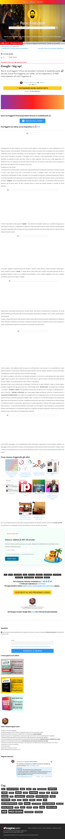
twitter (29, 807)
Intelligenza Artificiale (53, 36)
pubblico (32, 800)
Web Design (47, 577)
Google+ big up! (13, 57)
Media (13, 800)
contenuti (52, 789)
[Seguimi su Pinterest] (38, 91)
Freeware (54, 792)
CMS (34, 789)
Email (12, 640)
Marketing (17, 36)
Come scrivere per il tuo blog (25, 494)
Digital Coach (8, 36)
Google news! (12, 493)
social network (39, 577)
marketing (5, 800)
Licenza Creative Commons (32, 835)
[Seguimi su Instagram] (31, 91)
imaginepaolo (39, 574)
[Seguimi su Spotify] (36, 91)
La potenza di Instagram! (39, 493)
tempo (16, 807)
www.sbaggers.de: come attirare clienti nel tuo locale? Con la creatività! (25, 517)
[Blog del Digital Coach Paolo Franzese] (32, 19)
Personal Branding (37, 36)
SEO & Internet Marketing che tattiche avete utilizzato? (12, 474)
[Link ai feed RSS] (39, 91)
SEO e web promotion (29, 577)
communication (42, 789)
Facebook (33, 793)
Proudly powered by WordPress (9, 835)
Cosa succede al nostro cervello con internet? (14, 48)
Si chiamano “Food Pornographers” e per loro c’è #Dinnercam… (39, 517)
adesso (19, 749)
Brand (22, 789)
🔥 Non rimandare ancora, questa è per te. (32, 88)
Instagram (30, 796)
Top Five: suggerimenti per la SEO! (52, 473)
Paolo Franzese (26, 82)
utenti (35, 807)
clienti (29, 789)
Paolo (32, 23)
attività (10, 574)
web (4, 811)
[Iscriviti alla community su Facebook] (30, 91)
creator (11, 792)
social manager (36, 803)
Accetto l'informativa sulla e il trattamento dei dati (20, 554)
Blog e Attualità (18, 574)
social (27, 803)
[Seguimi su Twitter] (37, 91)
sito (20, 803)
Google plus (31, 574)
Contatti (43, 828)
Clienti (39, 828)
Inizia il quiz (12, 558)
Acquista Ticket (58, 43)
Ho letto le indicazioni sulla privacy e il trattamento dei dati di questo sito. (32, 646)
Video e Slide (51, 807)
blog (3, 789)
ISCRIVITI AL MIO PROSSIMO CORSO (33, 592)
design (18, 792)
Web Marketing (29, 812)
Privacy (29, 828)
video (42, 807)
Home (5, 46)
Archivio (59, 828)
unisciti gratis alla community (42, 586)
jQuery (52, 796)
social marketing (48, 803)
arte (6, 574)
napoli (19, 800)
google (25, 574)
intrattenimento (57, 574)
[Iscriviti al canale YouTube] (32, 91)
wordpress (38, 812)
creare (4, 792)
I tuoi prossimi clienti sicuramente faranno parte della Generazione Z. (25, 474)
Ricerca (39, 800)
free (48, 792)
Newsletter (49, 828)
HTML (11, 796)
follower (42, 792)
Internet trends (47, 574)
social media (60, 803)
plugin (25, 800)
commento (41, 584)
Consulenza (54, 828)
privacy (21, 554)
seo (45, 800)
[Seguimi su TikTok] (34, 91)
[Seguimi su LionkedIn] (35, 91)
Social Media (26, 36)
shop (33, 612)
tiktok (22, 807)
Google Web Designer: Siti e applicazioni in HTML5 (39, 473)
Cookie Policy (34, 828)
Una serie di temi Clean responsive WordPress (51, 48)
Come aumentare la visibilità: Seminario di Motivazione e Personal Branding (52, 496)
